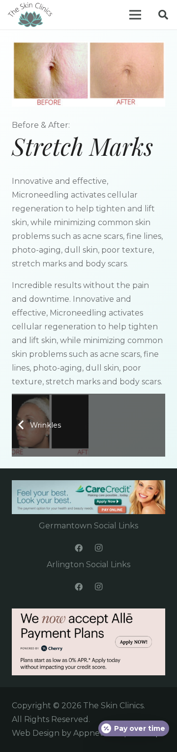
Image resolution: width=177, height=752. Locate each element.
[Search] (163, 14)
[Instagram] (98, 548)
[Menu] (135, 14)
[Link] (30, 14)
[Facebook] (78, 548)
